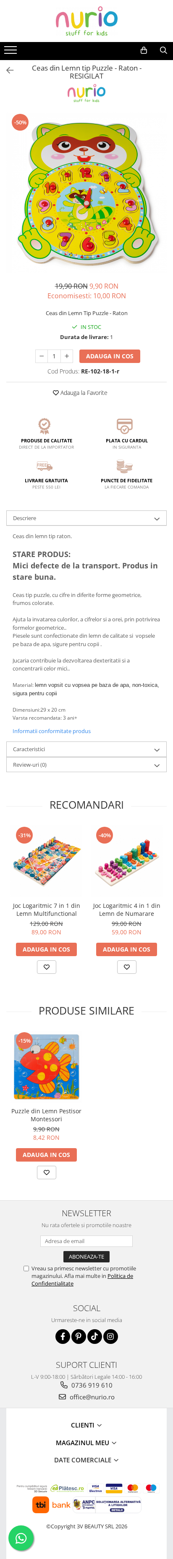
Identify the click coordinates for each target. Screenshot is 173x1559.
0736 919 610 (91, 1385)
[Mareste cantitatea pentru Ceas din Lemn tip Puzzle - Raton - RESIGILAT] (66, 356)
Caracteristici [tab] (29, 749)
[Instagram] (110, 1336)
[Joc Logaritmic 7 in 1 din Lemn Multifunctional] (46, 861)
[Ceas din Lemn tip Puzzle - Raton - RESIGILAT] (86, 193)
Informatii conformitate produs (52, 731)
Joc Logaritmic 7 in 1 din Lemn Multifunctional (46, 910)
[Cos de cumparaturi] (144, 50)
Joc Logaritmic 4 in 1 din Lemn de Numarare (126, 910)
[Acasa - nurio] (86, 21)
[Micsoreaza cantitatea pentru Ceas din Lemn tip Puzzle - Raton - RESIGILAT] (41, 356)
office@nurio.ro (91, 1397)
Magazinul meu (83, 1442)
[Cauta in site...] (163, 50)
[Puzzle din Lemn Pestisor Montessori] (46, 1067)
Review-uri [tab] (30, 764)
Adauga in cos (110, 356)
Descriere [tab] (24, 518)
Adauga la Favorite (83, 393)
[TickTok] (94, 1336)
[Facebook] (62, 1336)
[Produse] (11, 52)
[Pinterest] (78, 1336)
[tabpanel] (86, 193)
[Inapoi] (6, 70)
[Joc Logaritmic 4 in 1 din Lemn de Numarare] (127, 861)
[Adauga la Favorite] (46, 967)
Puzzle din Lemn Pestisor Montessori (46, 1115)
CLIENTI (83, 1425)
